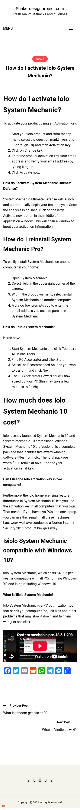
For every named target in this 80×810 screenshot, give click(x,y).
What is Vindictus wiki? (59, 730)
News (40, 59)
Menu (8, 28)
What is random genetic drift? (25, 713)
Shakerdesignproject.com (40, 8)
